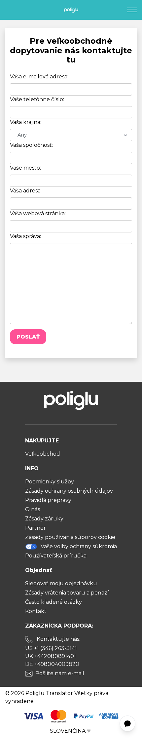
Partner (35, 528)
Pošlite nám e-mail (59, 673)
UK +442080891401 (50, 656)
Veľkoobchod (42, 454)
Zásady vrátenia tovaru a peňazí (67, 593)
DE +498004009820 (52, 664)
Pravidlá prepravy (48, 500)
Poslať (28, 337)
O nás (32, 509)
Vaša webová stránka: (38, 213)
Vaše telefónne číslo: (37, 99)
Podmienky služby (49, 481)
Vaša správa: (25, 236)
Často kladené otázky (53, 602)
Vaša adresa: (26, 190)
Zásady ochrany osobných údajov (69, 491)
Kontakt (36, 611)
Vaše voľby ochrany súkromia (79, 546)
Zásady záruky (44, 518)
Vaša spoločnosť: (31, 145)
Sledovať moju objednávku (61, 583)
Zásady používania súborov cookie (70, 537)
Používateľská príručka (56, 556)
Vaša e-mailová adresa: (39, 76)
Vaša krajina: (25, 122)
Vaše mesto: (25, 168)
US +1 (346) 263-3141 (51, 648)
